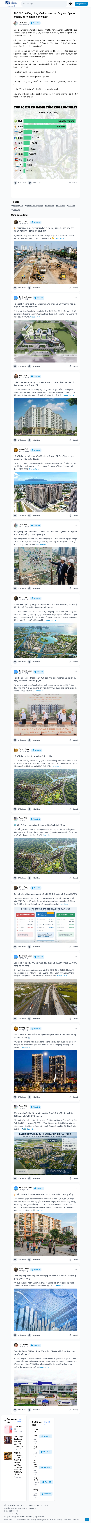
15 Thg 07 (22, 1108)
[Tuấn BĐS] (16, 525)
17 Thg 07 (22, 820)
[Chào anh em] (8, 1429)
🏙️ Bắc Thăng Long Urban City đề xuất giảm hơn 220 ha (39, 825)
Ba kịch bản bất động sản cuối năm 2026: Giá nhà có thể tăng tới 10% (45, 894)
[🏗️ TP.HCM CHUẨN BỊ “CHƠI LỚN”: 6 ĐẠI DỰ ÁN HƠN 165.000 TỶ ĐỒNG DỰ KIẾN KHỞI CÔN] (45, 262)
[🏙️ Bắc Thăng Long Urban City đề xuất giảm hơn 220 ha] (45, 856)
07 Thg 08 (23, 299)
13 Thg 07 (22, 1346)
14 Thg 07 (22, 1189)
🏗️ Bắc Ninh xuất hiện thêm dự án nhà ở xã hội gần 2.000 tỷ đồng (43, 1194)
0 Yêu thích (22, 183)
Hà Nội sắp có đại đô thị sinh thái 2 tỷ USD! (33, 756)
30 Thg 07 (23, 527)
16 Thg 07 (22, 889)
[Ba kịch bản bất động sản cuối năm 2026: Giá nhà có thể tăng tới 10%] (45, 925)
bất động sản (18, 206)
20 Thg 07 (23, 673)
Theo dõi (36, 23)
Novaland (61, 206)
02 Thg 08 (23, 451)
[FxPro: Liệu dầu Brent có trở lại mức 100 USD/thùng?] (8, 1443)
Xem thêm (58, 238)
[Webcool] (45, 191)
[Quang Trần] (16, 450)
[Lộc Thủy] (16, 376)
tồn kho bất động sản (35, 206)
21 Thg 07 (22, 599)
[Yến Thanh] (16, 1345)
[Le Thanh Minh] (16, 298)
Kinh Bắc (71, 206)
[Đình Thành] (16, 222)
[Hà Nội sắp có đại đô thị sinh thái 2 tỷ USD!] (45, 787)
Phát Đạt (16, 210)
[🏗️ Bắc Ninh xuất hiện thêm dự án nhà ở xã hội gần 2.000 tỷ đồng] (45, 1234)
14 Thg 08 (22, 223)
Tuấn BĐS (23, 22)
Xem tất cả (47, 1423)
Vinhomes (50, 206)
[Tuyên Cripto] (16, 750)
